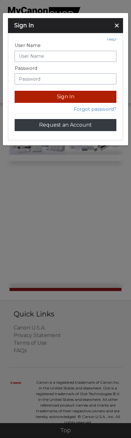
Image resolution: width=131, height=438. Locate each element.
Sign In (65, 97)
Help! (111, 39)
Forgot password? (95, 109)
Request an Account (65, 125)
